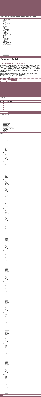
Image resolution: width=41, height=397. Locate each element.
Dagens (4, 22)
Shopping (5, 41)
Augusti (6, 137)
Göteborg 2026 (6, 119)
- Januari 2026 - (6, 129)
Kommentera (5, 79)
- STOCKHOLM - (6, 126)
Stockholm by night (6, 123)
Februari (6, 139)
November (7, 163)
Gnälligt (5, 27)
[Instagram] (3, 106)
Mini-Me (4, 35)
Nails (4, 37)
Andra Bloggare (6, 19)
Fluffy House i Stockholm (8, 127)
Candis (4, 21)
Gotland (5, 28)
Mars (6, 150)
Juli (5, 156)
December (7, 154)
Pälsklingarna (6, 40)
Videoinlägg (5, 54)
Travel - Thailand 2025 (8, 49)
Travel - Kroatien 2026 (8, 46)
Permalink (21, 63)
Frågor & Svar (6, 26)
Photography (6, 38)
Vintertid (4, 130)
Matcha (4, 122)
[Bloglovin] (3, 104)
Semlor (4, 121)
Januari (6, 140)
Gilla (14, 79)
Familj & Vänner (6, 23)
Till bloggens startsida (6, 101)
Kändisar (5, 32)
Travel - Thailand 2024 (8, 48)
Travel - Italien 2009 (7, 45)
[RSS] (3, 110)
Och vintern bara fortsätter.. (8, 128)
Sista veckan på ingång (7, 120)
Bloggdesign (6, 20)
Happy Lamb (5, 125)
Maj (5, 138)
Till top (1, 395)
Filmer (4, 24)
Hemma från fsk (9, 59)
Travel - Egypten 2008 (8, 44)
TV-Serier (5, 43)
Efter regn (5, 117)
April (6, 167)
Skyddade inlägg (7, 42)
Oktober (6, 145)
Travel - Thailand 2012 (8, 47)
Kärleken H (5, 33)
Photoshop (5, 39)
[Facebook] (3, 108)
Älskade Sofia (6, 55)
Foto (4, 25)
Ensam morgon (6, 124)
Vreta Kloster (5, 131)
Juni (5, 148)
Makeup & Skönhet (7, 34)
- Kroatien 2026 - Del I (7, 116)
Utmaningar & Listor (7, 52)
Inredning (5, 31)
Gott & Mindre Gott (7, 29)
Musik (4, 36)
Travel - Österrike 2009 (8, 51)
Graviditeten (6, 30)
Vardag (4, 53)
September (7, 146)
